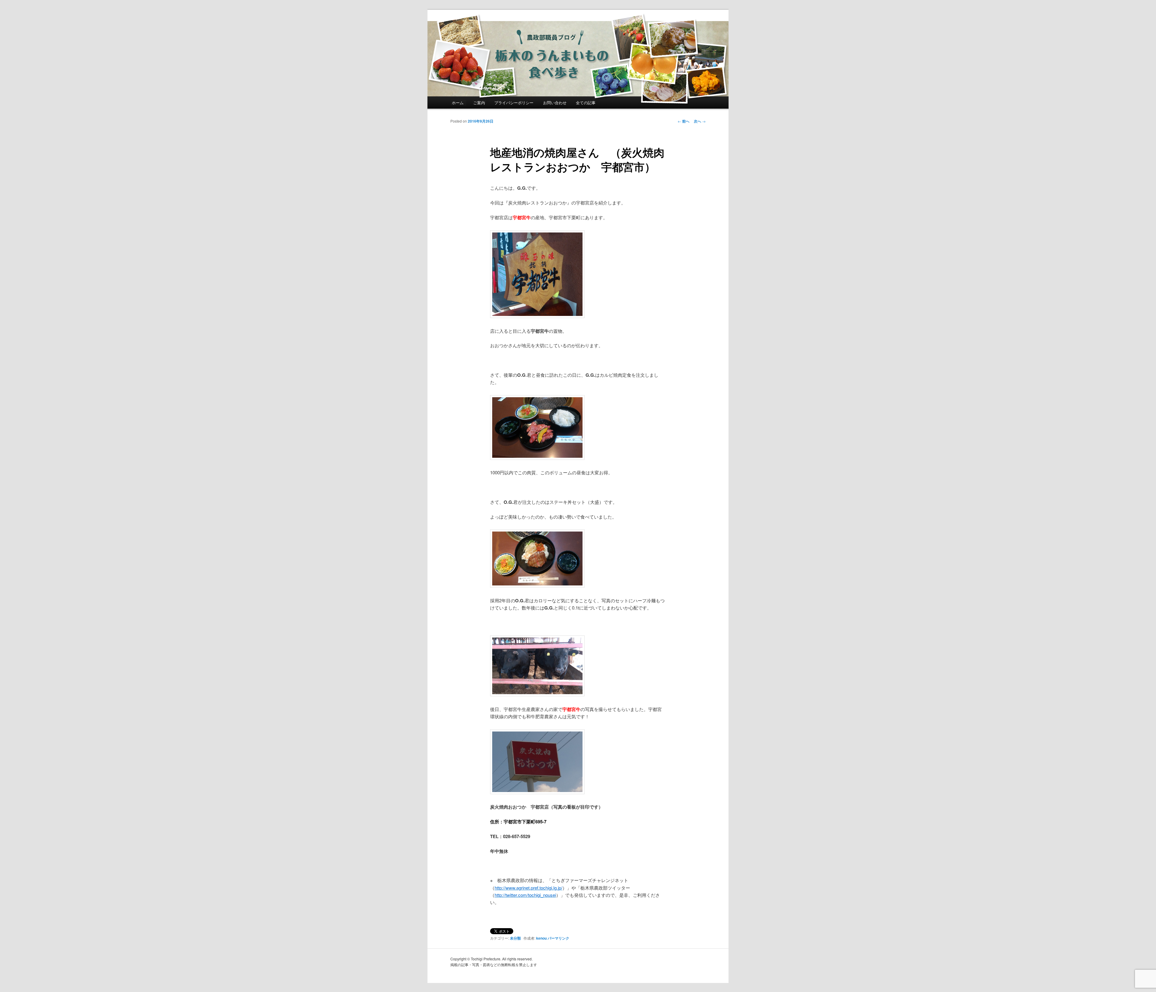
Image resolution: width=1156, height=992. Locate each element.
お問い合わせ (555, 102)
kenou (541, 938)
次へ (700, 121)
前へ (683, 121)
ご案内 (479, 102)
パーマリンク (558, 938)
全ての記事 (585, 102)
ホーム (458, 102)
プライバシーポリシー (513, 102)
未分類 (515, 938)
